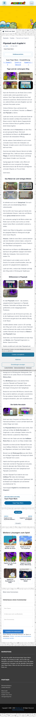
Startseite (5, 38)
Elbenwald (4, 691)
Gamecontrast (5, 692)
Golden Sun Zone (6, 694)
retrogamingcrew (6, 696)
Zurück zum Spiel (10, 31)
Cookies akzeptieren (18, 354)
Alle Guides (18, 512)
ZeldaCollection (5, 687)
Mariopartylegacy (6, 685)
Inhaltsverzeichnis (18, 54)
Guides (12, 38)
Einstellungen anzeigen (18, 364)
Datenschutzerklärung (19, 367)
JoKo (6, 46)
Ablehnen (18, 359)
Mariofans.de (18, 708)
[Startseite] (18, 3)
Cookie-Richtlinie (8, 367)
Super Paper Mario (8, 49)
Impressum (29, 367)
